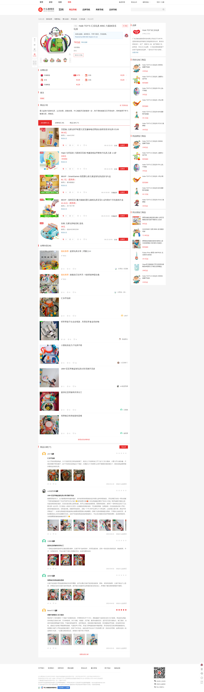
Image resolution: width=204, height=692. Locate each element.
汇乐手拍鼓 (66, 298)
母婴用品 (57, 19)
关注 (126, 26)
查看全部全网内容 (84, 439)
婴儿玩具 (66, 19)
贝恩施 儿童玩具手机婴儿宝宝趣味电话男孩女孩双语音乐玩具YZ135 (90, 129)
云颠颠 (125, 410)
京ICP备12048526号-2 (93, 676)
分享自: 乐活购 (123, 269)
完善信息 (125, 105)
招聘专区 (61, 668)
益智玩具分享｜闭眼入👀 (76, 251)
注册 (162, 2)
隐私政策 (117, 668)
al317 (126, 316)
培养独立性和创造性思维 (71, 416)
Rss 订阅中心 (160, 687)
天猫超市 (114, 192)
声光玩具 (74, 19)
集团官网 (122, 2)
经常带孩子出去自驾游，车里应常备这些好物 (80, 322)
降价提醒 (84, 42)
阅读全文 (64, 138)
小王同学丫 (124, 363)
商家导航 (99, 10)
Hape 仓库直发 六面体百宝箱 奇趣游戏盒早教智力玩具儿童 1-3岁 (88, 153)
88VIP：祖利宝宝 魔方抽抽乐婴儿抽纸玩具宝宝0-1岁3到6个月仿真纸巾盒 (92, 200)
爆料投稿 (146, 2)
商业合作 (134, 2)
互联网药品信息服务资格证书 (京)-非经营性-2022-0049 (81, 678)
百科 (69, 2)
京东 (115, 145)
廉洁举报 (94, 668)
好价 (50, 2)
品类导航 (113, 10)
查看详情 (135, 52)
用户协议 (107, 668)
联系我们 (51, 668)
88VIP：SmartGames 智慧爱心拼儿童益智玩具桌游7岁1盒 (86, 176)
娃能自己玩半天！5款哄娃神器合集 (80, 275)
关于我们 (41, 668)
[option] (46, 60)
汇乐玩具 (82, 19)
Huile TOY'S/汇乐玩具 (150, 30)
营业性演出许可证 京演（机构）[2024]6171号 (51, 678)
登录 (158, 2)
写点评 (123, 447)
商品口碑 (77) (74, 123)
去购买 (123, 145)
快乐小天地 (78, 55)
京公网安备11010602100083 (46, 676)
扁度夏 (125, 433)
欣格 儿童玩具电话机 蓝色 (72, 223)
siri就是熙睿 (124, 386)
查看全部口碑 (84, 654)
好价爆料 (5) (45, 123)
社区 (60, 2)
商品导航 (73, 10)
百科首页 (49, 19)
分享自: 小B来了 (123, 292)
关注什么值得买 (161, 684)
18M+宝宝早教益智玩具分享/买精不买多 (78, 369)
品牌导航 (86, 10)
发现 (41, 129)
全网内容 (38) (59, 123)
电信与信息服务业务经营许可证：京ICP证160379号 (71, 676)
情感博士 (125, 339)
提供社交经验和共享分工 (71, 392)
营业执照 (100, 678)
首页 (41, 2)
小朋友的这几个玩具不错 (71, 345)
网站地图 (71, 668)
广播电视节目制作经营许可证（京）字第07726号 (52, 680)
